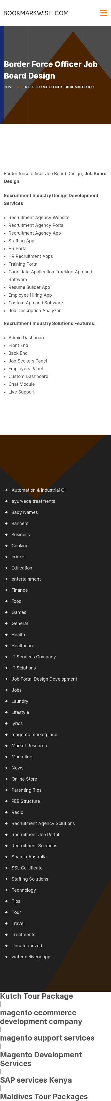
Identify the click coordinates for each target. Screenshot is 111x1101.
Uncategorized (27, 945)
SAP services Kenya (36, 1079)
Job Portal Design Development (44, 679)
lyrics (17, 723)
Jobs (17, 690)
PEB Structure (26, 801)
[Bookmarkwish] (36, 13)
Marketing (22, 756)
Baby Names (25, 512)
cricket (19, 556)
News (17, 768)
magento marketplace (34, 734)
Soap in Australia (29, 856)
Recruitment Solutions (34, 845)
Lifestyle (20, 712)
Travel (18, 923)
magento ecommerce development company (41, 1017)
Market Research (29, 745)
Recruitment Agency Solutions (43, 823)
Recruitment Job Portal (35, 834)
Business (21, 534)
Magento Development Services (41, 1059)
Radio (17, 812)
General (20, 623)
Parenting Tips (27, 790)
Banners (20, 523)
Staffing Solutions (30, 879)
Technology (24, 890)
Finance (20, 590)
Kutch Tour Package (36, 995)
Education (22, 568)
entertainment (26, 579)
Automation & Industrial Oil (39, 490)
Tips (16, 901)
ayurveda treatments (33, 501)
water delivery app (31, 956)
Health (18, 634)
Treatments (23, 934)
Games (19, 612)
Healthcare (23, 645)
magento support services (47, 1037)
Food (16, 601)
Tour (16, 912)
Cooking (20, 545)
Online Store (24, 779)
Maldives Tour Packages (44, 1096)
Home (9, 87)
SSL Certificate (27, 868)
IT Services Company (34, 656)
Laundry (20, 701)
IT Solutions (24, 668)
